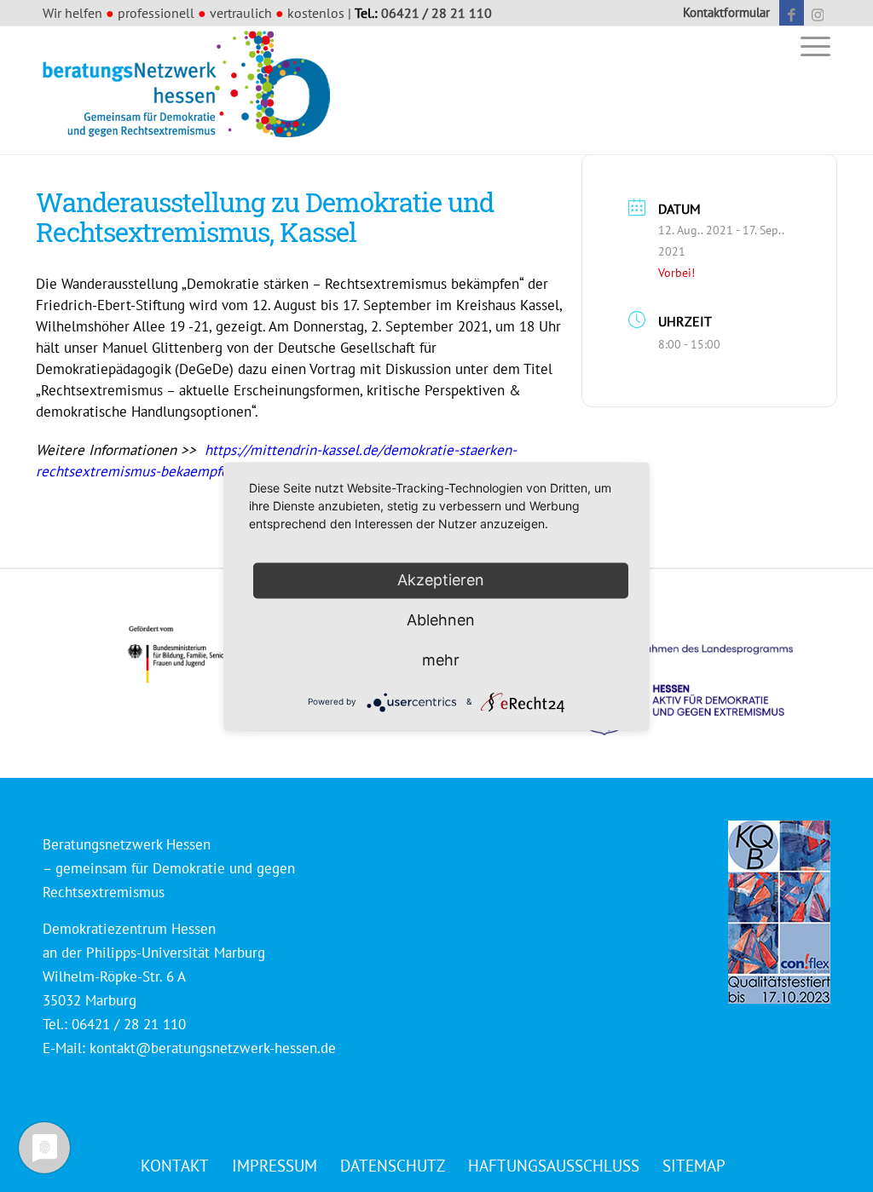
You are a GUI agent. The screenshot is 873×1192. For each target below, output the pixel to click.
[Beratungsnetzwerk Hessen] (192, 90)
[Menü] (809, 45)
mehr (441, 660)
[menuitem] (722, 13)
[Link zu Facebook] (791, 13)
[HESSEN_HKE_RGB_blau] (702, 673)
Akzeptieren (440, 580)
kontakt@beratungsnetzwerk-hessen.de (213, 1048)
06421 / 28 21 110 (436, 12)
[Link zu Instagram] (817, 13)
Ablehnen (441, 620)
